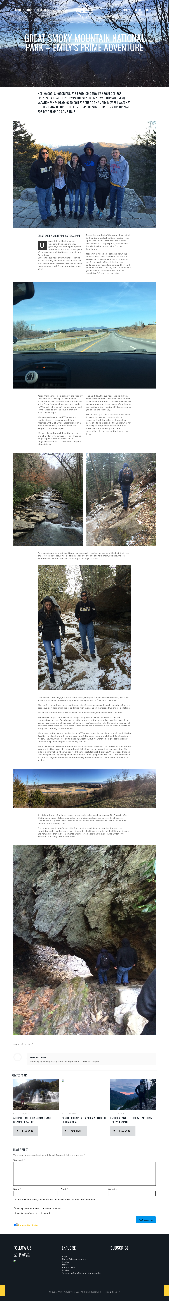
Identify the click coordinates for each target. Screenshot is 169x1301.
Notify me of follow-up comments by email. (39, 1208)
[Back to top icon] (156, 1295)
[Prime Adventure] (84, 10)
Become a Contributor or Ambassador (81, 1273)
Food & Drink (68, 1267)
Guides (65, 1262)
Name (17, 1189)
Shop (64, 1256)
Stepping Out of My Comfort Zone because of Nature (32, 1120)
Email (64, 1189)
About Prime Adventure (74, 1259)
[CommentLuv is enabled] (27, 1225)
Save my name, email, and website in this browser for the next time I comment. (56, 1199)
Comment (19, 1160)
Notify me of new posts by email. (33, 1213)
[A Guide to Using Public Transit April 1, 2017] (2, 1290)
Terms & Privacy (111, 1291)
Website (112, 1189)
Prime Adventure (38, 1057)
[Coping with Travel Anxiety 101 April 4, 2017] (166, 1290)
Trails (65, 1264)
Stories (65, 1270)
